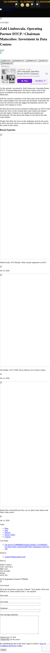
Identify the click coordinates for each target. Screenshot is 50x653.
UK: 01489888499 (11, 2)
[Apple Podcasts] (1, 50)
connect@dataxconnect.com (15, 557)
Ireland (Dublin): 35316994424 (35, 545)
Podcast (7, 533)
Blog (6, 528)
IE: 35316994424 (27, 2)
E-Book (7, 537)
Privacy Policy (10, 535)
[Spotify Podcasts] (3, 50)
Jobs (6, 530)
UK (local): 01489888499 (14, 545)
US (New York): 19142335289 (16, 547)
